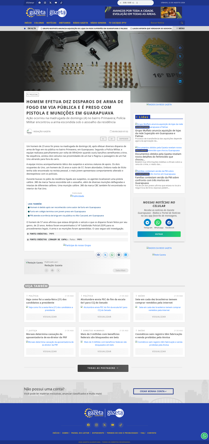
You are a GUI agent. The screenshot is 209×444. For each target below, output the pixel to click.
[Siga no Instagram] (45, 3)
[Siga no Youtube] (56, 3)
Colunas (39, 23)
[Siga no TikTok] (61, 3)
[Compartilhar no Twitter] (180, 56)
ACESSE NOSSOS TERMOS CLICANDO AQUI (50, 441)
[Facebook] (52, 270)
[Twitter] (58, 270)
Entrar (30, 2)
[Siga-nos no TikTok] (120, 425)
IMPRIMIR (123, 139)
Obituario (65, 23)
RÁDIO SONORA (98, 23)
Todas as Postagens (102, 368)
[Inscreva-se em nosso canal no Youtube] (112, 425)
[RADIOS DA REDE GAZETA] (159, 104)
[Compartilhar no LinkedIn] (180, 81)
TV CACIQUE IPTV (117, 23)
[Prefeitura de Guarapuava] (143, 12)
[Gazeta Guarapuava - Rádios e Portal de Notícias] (46, 12)
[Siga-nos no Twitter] (104, 425)
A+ (112, 139)
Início (28, 23)
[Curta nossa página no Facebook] (88, 425)
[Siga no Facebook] (39, 3)
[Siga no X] (50, 3)
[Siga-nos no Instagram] (96, 425)
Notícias (51, 23)
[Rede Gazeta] (159, 254)
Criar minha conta (152, 391)
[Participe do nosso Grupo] (77, 246)
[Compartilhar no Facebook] (180, 48)
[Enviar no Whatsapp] (180, 65)
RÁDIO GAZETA (80, 23)
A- (103, 139)
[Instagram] (46, 270)
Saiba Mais (120, 270)
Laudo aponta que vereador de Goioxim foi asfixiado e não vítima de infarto (164, 28)
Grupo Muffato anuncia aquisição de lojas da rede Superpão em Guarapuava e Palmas (79, 28)
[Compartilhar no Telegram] (180, 73)
